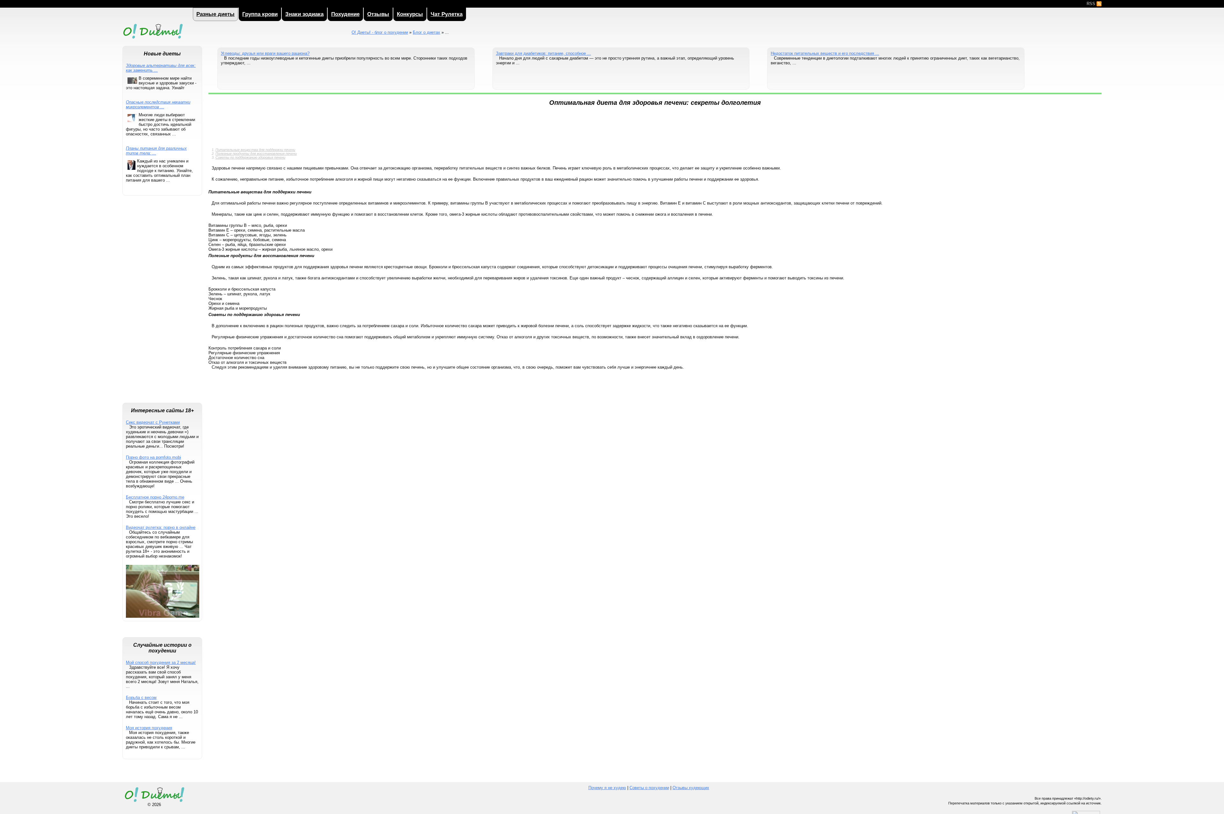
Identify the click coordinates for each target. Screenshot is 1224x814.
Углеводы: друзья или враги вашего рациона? (265, 53)
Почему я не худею (607, 787)
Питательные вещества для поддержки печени (255, 150)
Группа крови (260, 14)
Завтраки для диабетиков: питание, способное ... (543, 53)
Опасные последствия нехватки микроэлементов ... (158, 104)
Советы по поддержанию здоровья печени (250, 157)
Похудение (345, 14)
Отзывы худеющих (691, 787)
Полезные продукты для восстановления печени (256, 153)
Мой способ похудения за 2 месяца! (161, 662)
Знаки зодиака (304, 14)
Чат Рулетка (447, 14)
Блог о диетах (426, 32)
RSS (1091, 3)
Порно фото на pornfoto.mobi (153, 457)
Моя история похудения (149, 727)
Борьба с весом (141, 697)
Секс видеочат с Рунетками (153, 422)
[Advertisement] (162, 302)
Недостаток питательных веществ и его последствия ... (825, 53)
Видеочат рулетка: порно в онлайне (160, 527)
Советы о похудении (649, 787)
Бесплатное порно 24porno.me (155, 497)
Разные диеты (215, 14)
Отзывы (378, 14)
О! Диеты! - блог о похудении (152, 39)
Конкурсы (410, 14)
